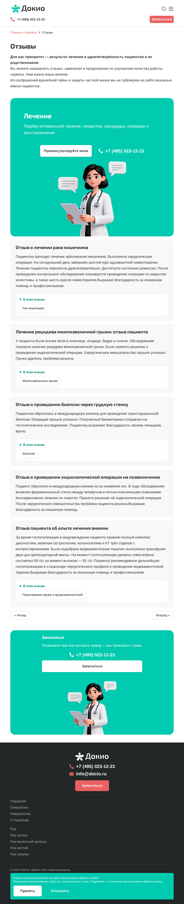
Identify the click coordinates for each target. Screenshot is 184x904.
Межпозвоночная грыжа (40, 381)
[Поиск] (164, 9)
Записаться (161, 19)
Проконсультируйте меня (66, 151)
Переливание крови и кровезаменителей (52, 595)
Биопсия (28, 453)
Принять (27, 891)
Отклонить (60, 891)
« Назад (20, 615)
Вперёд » (163, 615)
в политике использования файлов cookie (135, 881)
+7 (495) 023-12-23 (31, 19)
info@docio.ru (91, 773)
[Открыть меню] (171, 8)
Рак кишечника (33, 308)
